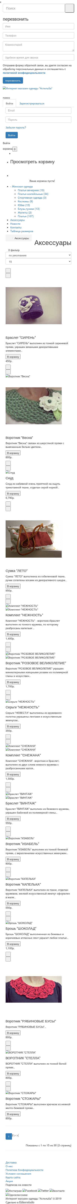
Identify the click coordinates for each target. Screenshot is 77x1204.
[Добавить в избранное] (8, 270)
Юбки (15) (24, 205)
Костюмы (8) (25, 201)
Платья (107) (26, 216)
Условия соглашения (18, 1173)
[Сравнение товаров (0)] (7, 250)
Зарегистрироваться (31, 103)
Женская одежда (22, 186)
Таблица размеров (21, 231)
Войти (9, 103)
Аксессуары (17, 220)
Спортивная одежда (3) (32, 197)
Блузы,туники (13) (29, 208)
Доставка (11, 1162)
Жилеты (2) (25, 212)
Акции (9, 1181)
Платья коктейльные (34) (33, 194)
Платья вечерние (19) (31, 190)
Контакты (15, 227)
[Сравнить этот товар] (8, 275)
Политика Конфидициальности (24, 1170)
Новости (15, 223)
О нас (9, 1166)
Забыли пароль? (16, 127)
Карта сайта (13, 1177)
